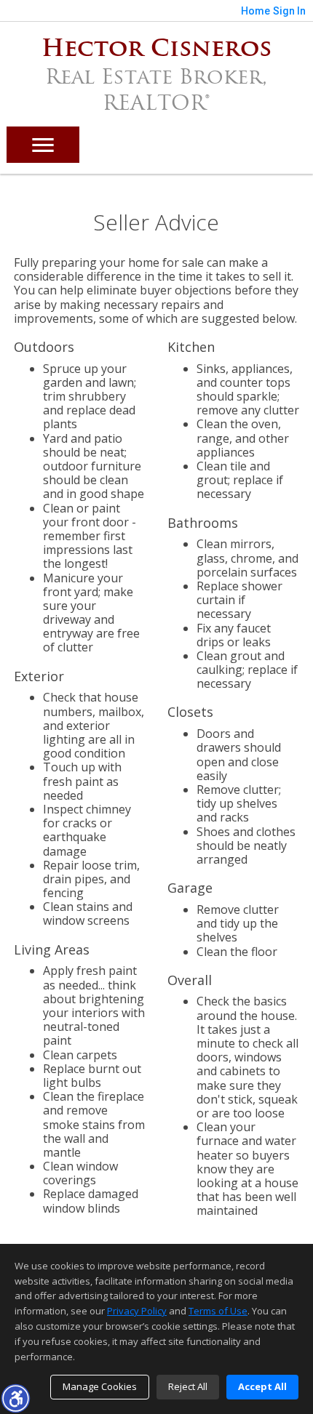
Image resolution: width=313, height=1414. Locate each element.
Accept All (262, 1386)
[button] (15, 1398)
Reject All (187, 1386)
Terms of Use (218, 1310)
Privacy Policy (137, 1310)
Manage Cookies (100, 1386)
